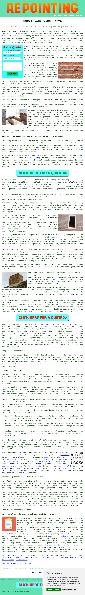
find (9, 481)
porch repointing (47, 538)
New (15, 579)
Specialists (21, 579)
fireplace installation (23, 461)
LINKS (60, 16)
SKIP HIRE (38, 459)
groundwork (64, 455)
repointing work (54, 180)
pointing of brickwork (58, 536)
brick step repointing (72, 540)
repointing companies (48, 494)
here (22, 505)
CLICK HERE (14, 347)
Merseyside (63, 558)
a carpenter (7, 468)
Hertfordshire (76, 558)
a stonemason (47, 457)
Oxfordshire (7, 558)
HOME (55, 16)
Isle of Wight (75, 555)
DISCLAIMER (79, 16)
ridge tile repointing (68, 523)
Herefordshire (21, 560)
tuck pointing (52, 534)
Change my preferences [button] (69, 589)
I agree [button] (50, 589)
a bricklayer (13, 464)
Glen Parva (49, 324)
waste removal (63, 466)
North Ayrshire (28, 555)
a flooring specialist (44, 464)
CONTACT (71, 16)
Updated (28, 579)
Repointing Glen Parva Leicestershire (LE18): (22, 31)
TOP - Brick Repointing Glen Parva (17, 563)
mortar (80, 53)
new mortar (52, 241)
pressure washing (34, 468)
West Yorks (36, 558)
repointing (6, 40)
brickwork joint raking (71, 534)
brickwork (6, 501)
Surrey (41, 555)
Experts (34, 579)
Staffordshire (8, 560)
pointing (30, 199)
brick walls (48, 112)
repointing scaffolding (52, 547)
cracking (19, 254)
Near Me (40, 579)
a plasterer (21, 457)
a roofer (38, 466)
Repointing (6, 141)
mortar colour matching (22, 379)
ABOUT (65, 16)
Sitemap (3, 579)
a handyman (62, 459)
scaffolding (35, 158)
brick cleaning (55, 461)
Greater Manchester (56, 555)
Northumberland (49, 558)
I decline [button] (57, 589)
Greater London (21, 558)
